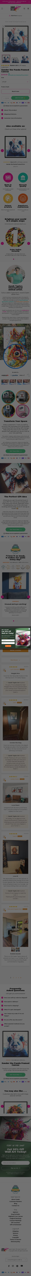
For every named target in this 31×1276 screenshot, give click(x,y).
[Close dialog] (29, 629)
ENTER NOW (8, 645)
